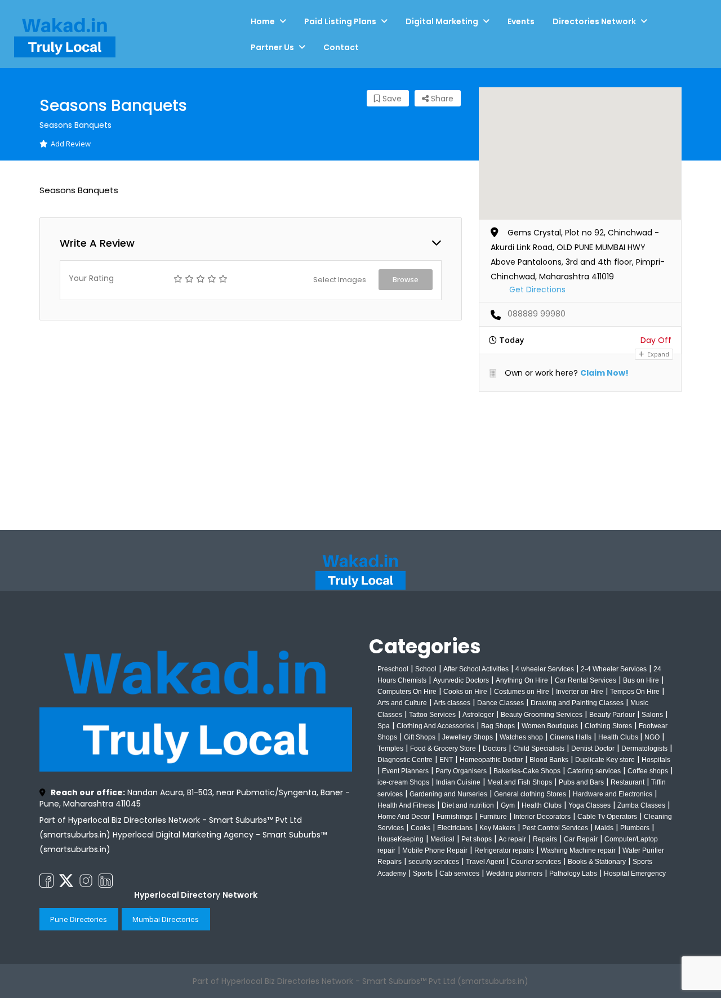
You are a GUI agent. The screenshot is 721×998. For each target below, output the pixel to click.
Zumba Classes (641, 805)
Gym (508, 805)
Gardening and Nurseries (448, 794)
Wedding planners (514, 873)
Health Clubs (619, 737)
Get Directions (537, 289)
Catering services (594, 771)
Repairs (545, 839)
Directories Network (594, 21)
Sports (423, 873)
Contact (341, 47)
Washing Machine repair (578, 850)
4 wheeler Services (544, 669)
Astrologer (478, 715)
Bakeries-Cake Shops (526, 771)
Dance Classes (500, 703)
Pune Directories (78, 919)
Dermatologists (644, 748)
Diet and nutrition (468, 805)
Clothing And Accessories (435, 726)
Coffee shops (647, 771)
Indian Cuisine (458, 782)
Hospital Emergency (635, 873)
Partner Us (272, 47)
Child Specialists (538, 748)
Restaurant (627, 782)
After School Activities (476, 669)
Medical (442, 839)
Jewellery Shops (467, 737)
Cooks (420, 828)
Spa (383, 726)
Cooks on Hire (465, 692)
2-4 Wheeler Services (614, 669)
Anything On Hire (522, 680)
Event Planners (405, 771)
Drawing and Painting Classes (577, 703)
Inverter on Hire (579, 692)
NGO (652, 737)
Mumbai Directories (165, 919)
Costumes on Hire (521, 692)
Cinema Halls (570, 737)
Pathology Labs (573, 873)
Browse (406, 279)
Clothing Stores (608, 726)
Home (263, 21)
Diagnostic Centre (405, 760)
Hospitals (656, 760)
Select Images (339, 279)
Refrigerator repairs (504, 850)
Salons (652, 715)
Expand (657, 354)
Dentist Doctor (593, 748)
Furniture (493, 817)
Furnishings (455, 817)
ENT (446, 760)
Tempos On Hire (635, 692)
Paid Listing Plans (340, 21)
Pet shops (476, 839)
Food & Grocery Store (443, 748)
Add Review (71, 144)
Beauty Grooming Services (541, 715)
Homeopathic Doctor (491, 760)
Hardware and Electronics (612, 794)
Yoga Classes (589, 805)
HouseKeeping (400, 839)
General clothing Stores (530, 794)
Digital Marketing (442, 21)
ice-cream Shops (403, 782)
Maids (604, 828)
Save (391, 98)
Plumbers (634, 828)
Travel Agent (485, 862)
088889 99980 (537, 313)
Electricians (455, 828)
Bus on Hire (641, 680)
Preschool (392, 669)
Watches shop (521, 737)
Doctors (494, 748)
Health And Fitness (406, 805)
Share (441, 98)
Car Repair (581, 839)
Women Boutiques (550, 726)
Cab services (459, 873)
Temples (390, 748)
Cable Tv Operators (607, 817)
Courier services (536, 862)
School (426, 669)
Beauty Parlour (612, 715)
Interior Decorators (542, 817)
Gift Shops (419, 737)
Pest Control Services (555, 828)
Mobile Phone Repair (435, 850)
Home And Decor (403, 817)
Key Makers (497, 828)
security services (433, 862)
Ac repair (512, 839)
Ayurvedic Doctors (461, 680)
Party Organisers (461, 771)
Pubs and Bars (581, 782)
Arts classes (452, 703)
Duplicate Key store (605, 760)
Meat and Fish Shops (519, 782)
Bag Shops (498, 726)
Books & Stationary (597, 862)
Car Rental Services (585, 680)
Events (521, 21)
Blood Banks (548, 760)
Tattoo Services (432, 715)
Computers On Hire (407, 692)
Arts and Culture (402, 703)
